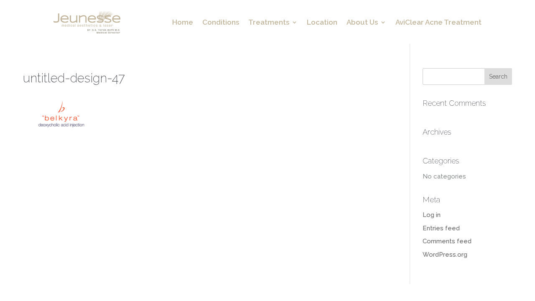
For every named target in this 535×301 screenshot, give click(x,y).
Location (322, 22)
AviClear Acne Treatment (438, 22)
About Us (362, 22)
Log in (432, 215)
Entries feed (441, 228)
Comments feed (447, 241)
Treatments (268, 22)
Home (182, 22)
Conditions (220, 22)
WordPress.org (445, 254)
